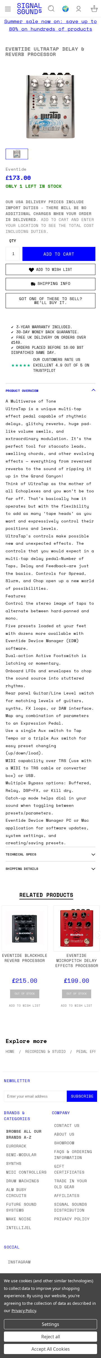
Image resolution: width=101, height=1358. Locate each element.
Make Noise (18, 1219)
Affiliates (66, 1195)
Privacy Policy (71, 1219)
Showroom (64, 1143)
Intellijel (18, 1227)
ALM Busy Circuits (16, 1192)
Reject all (50, 1337)
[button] (50, 269)
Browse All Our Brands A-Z (24, 1134)
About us (64, 1134)
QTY (12, 241)
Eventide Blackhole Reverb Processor (24, 957)
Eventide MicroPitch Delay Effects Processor (76, 960)
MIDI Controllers (26, 1172)
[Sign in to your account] (78, 8)
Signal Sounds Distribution (70, 1207)
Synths (13, 1163)
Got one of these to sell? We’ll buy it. (50, 300)
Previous (9, 1352)
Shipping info (54, 283)
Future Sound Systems (21, 1207)
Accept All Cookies (50, 1349)
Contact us (66, 1125)
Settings (50, 1324)
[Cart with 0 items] (94, 8)
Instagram (19, 1262)
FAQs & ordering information (73, 1154)
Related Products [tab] (46, 895)
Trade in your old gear (70, 1184)
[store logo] (29, 8)
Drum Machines (22, 1181)
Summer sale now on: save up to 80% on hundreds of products (50, 24)
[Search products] (51, 8)
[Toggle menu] (7, 8)
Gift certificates (69, 1169)
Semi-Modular (21, 1155)
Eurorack (16, 1146)
